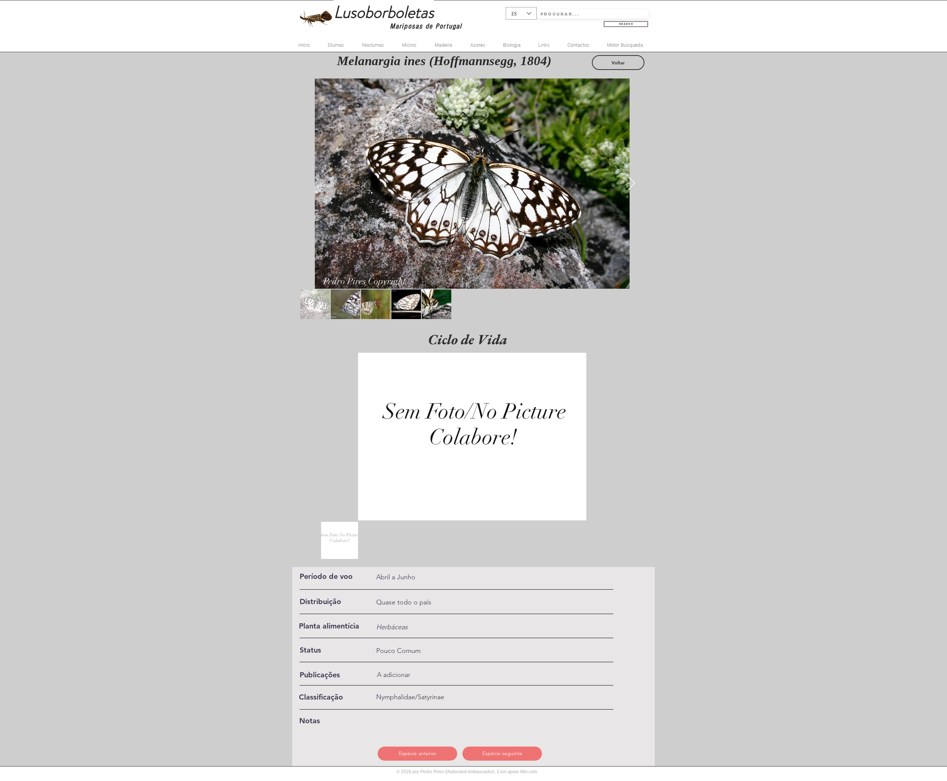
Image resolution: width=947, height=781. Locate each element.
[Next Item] (631, 184)
